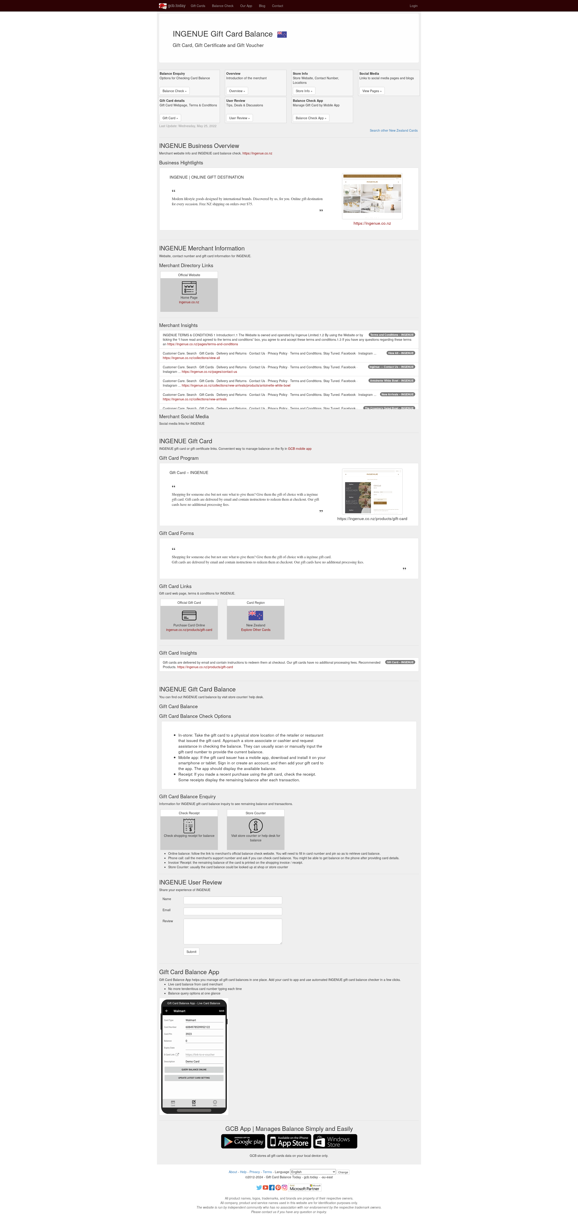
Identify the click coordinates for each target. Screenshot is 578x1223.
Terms (267, 1171)
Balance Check (222, 5)
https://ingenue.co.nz (257, 153)
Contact (277, 5)
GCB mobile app (300, 448)
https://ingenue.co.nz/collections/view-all (191, 357)
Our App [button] (246, 5)
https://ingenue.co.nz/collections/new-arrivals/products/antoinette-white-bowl (236, 385)
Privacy (254, 1171)
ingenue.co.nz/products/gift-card (189, 629)
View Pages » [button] (372, 91)
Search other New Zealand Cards (394, 130)
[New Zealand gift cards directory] (282, 33)
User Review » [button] (239, 118)
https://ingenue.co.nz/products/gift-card (205, 667)
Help (243, 1171)
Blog (262, 5)
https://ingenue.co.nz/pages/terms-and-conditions (202, 344)
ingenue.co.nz (189, 302)
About (233, 1171)
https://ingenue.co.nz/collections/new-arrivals (195, 399)
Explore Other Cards (255, 629)
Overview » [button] (237, 91)
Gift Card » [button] (170, 118)
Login (414, 5)
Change (343, 1172)
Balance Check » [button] (175, 91)
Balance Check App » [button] (311, 118)
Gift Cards (198, 5)
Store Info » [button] (304, 91)
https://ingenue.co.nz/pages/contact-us (209, 371)
